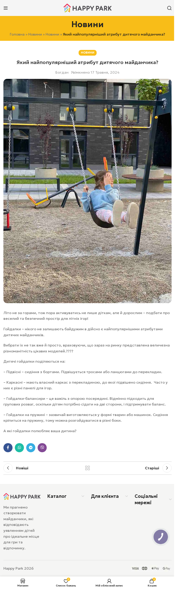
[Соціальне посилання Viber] (42, 447)
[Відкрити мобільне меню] (5, 8)
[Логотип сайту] (87, 7)
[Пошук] (169, 8)
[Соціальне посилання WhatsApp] (19, 447)
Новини (35, 34)
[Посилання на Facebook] (8, 447)
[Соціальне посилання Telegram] (30, 447)
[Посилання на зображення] (21, 496)
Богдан (62, 72)
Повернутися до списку (87, 468)
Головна (17, 34)
